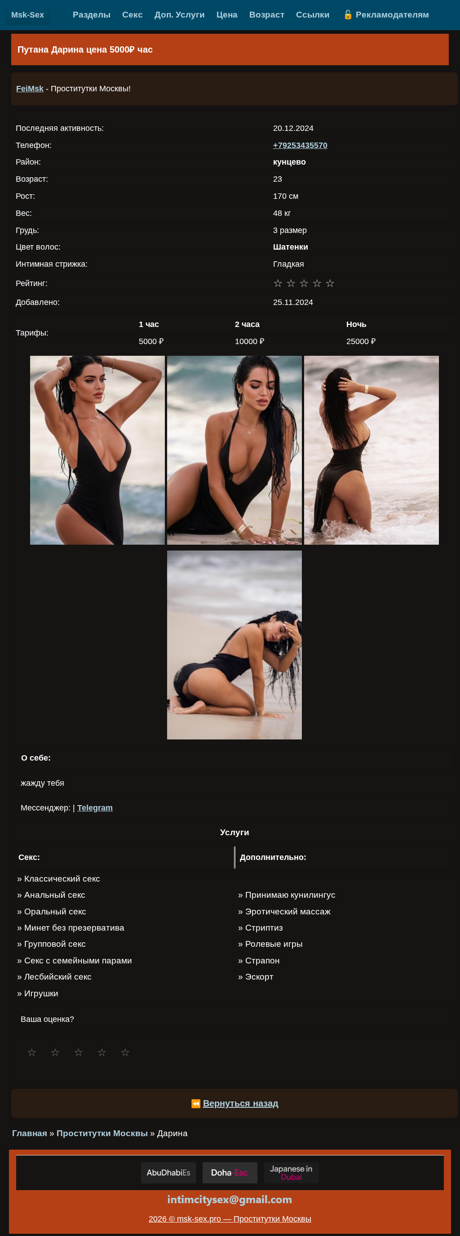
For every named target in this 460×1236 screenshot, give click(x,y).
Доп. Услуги (180, 14)
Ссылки (313, 14)
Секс (132, 14)
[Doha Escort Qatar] (230, 1172)
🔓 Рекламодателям (386, 14)
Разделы (92, 14)
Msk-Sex (27, 14)
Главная (29, 1133)
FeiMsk (30, 88)
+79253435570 (300, 145)
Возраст (266, 14)
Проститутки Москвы (102, 1133)
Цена (227, 14)
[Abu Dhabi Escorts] (168, 1172)
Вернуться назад (241, 1103)
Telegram (95, 807)
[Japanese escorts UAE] (291, 1172)
